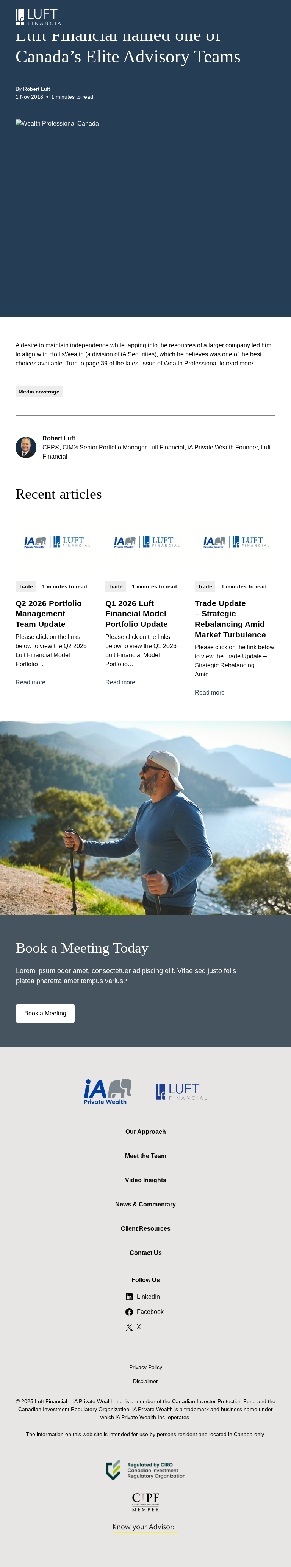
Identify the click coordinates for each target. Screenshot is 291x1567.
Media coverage (39, 392)
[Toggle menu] (267, 17)
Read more (30, 683)
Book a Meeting (45, 1013)
